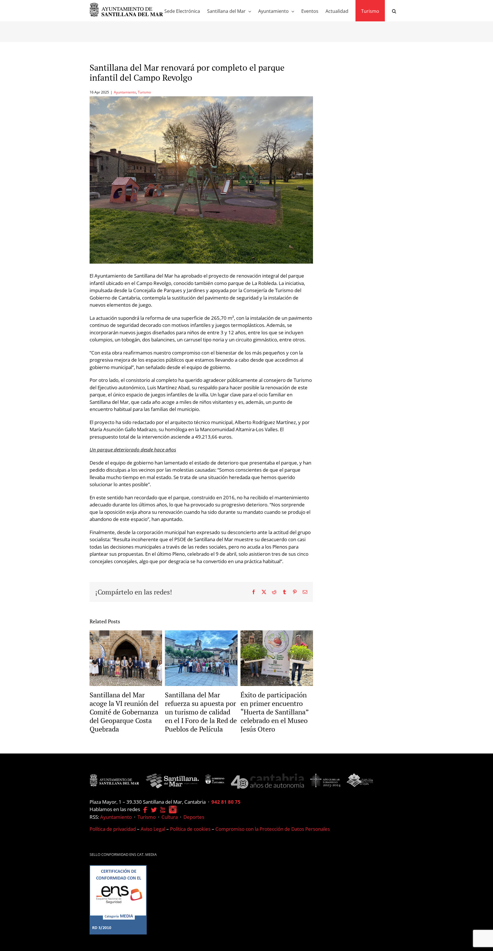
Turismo (144, 92)
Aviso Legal (153, 829)
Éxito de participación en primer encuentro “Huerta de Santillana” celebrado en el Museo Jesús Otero (274, 712)
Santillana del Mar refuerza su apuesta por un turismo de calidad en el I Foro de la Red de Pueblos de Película (201, 712)
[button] (394, 10)
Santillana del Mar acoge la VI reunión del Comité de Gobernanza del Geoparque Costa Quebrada (124, 712)
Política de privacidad (113, 829)
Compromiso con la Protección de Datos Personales (272, 829)
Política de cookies (190, 829)
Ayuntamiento (125, 92)
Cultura (169, 817)
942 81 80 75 (226, 802)
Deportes (193, 817)
